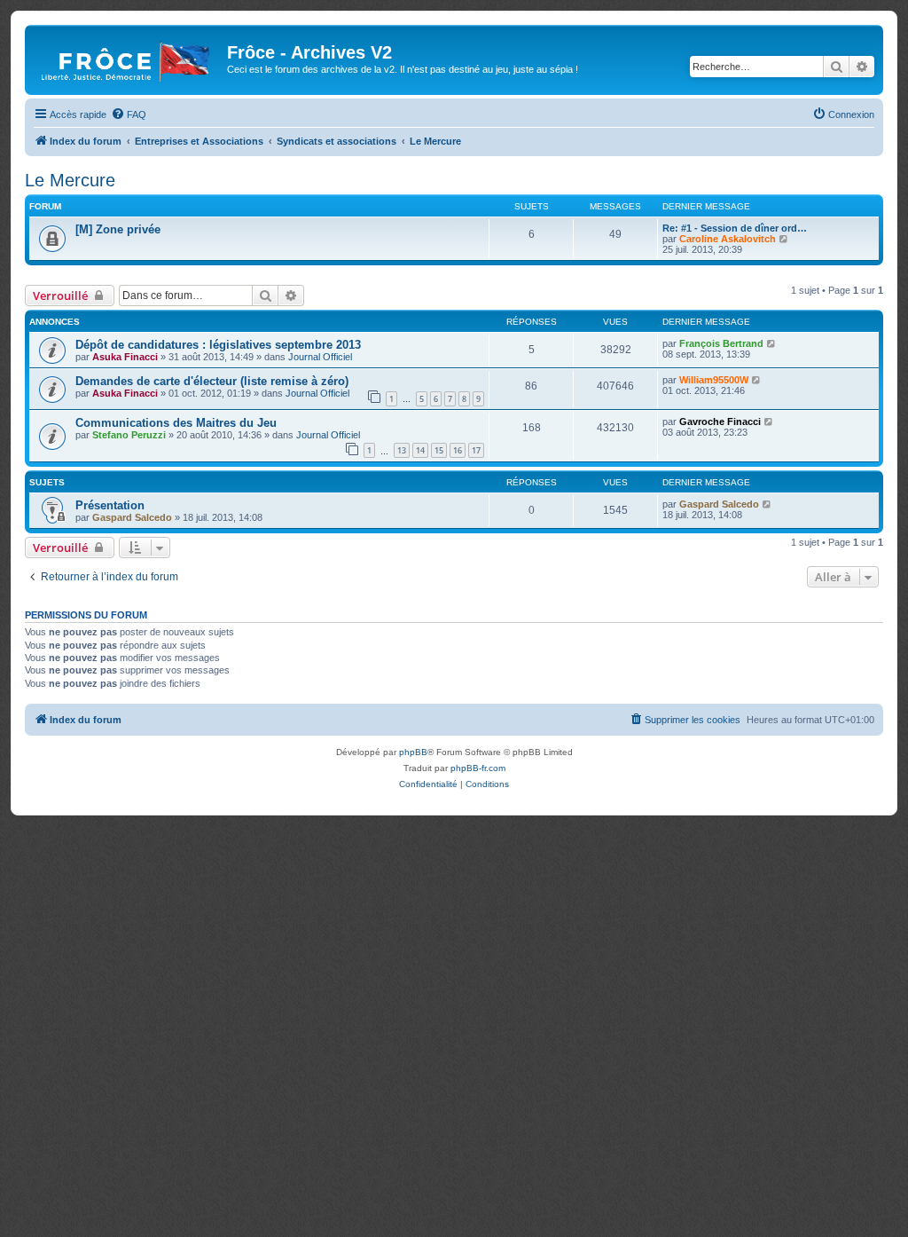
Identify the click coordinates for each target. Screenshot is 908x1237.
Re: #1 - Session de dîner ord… (734, 228)
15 (438, 450)
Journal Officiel (320, 356)
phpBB (413, 752)
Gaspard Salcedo (132, 517)
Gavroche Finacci (720, 421)
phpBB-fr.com (477, 768)
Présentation (110, 505)
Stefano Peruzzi (129, 434)
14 (420, 450)
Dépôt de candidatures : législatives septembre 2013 (218, 344)
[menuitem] (128, 114)
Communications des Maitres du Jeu (176, 422)
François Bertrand (721, 343)
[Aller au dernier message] (772, 343)
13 (401, 450)
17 (476, 450)
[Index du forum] (128, 57)
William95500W (713, 379)
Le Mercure (70, 180)
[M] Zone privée (117, 229)
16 (457, 450)
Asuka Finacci (125, 356)
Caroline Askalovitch (727, 238)
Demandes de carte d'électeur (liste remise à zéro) (211, 381)
